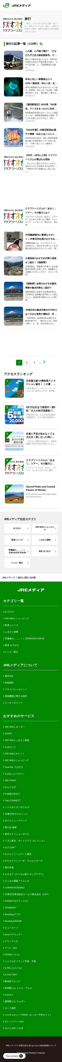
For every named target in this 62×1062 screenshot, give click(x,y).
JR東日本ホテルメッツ (16, 814)
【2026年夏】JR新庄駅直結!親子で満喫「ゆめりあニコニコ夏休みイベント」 (40, 134)
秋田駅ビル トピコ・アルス (18, 988)
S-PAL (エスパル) (13, 968)
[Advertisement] (31, 189)
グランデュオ (11, 941)
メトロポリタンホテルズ (16, 807)
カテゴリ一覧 (13, 601)
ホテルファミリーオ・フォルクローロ (23, 860)
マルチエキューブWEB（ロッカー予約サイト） (28, 1015)
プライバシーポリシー (15, 689)
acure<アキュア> (13, 934)
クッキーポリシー (13, 702)
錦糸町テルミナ (12, 981)
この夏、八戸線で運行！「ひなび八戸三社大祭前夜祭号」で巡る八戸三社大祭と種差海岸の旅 (40, 55)
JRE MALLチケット (14, 753)
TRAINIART (10, 907)
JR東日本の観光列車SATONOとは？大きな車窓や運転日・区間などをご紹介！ (41, 314)
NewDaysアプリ (12, 914)
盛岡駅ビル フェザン (14, 1001)
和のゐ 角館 (10, 827)
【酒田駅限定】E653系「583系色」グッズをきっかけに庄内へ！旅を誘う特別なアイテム (41, 108)
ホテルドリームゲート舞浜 (17, 854)
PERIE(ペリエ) (12, 954)
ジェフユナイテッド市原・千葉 (20, 961)
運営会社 (9, 676)
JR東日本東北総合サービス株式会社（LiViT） (27, 894)
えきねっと (10, 747)
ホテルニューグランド (15, 820)
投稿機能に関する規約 (15, 696)
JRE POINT (10, 780)
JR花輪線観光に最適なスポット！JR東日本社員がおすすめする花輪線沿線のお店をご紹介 (41, 238)
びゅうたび (10, 787)
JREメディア (8, 577)
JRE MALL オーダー (14, 727)
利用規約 (9, 682)
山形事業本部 (30, 146)
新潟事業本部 (30, 121)
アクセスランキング (18, 374)
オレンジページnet (14, 1021)
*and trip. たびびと (13, 767)
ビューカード (11, 927)
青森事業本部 (30, 70)
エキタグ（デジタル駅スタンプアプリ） (24, 874)
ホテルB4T (10, 847)
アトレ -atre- (11, 948)
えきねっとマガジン (14, 773)
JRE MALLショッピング (16, 760)
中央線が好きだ (12, 794)
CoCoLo (8, 994)
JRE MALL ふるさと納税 (16, 740)
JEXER (8, 733)
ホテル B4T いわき (14, 1028)
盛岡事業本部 (30, 96)
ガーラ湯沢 (10, 1008)
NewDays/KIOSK (13, 921)
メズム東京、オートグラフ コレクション (24, 840)
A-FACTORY (10, 974)
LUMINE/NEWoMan (14, 887)
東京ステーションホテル (16, 834)
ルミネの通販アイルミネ (16, 881)
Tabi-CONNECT (12, 800)
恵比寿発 (9, 867)
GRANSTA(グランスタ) (16, 901)
